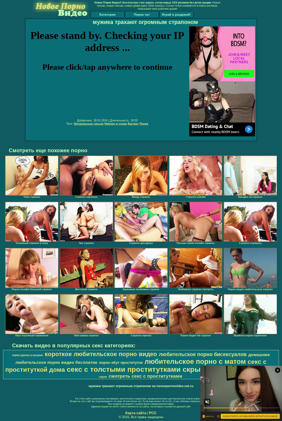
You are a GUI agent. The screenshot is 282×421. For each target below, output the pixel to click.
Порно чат (142, 14)
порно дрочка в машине (27, 355)
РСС (153, 413)
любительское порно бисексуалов (203, 354)
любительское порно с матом (195, 361)
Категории (107, 14)
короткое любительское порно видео (101, 354)
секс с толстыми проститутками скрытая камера (153, 369)
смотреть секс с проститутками (145, 376)
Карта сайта (135, 413)
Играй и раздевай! (176, 14)
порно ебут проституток (121, 362)
